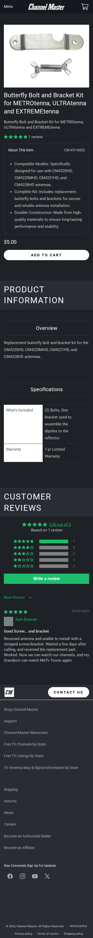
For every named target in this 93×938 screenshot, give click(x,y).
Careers (10, 824)
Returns (10, 801)
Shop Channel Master (21, 709)
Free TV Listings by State (23, 756)
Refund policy (78, 926)
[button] (8, 6)
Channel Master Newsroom (26, 733)
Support (10, 721)
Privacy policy (23, 933)
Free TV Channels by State (25, 744)
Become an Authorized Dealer (27, 836)
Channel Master (27, 926)
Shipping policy (73, 933)
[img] (15, 612)
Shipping (11, 789)
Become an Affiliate (19, 848)
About (9, 813)
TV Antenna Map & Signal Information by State (41, 768)
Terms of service (48, 933)
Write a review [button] (46, 578)
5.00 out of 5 (60, 524)
